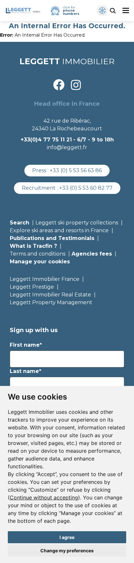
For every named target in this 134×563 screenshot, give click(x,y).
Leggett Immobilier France (44, 279)
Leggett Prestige (32, 287)
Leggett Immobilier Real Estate (50, 295)
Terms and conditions (37, 254)
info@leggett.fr (67, 147)
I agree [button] (67, 537)
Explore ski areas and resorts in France (59, 230)
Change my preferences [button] (67, 550)
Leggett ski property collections (76, 223)
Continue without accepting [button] (44, 497)
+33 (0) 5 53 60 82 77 (86, 188)
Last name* (25, 371)
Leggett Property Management (51, 302)
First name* (26, 345)
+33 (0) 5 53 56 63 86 (76, 170)
